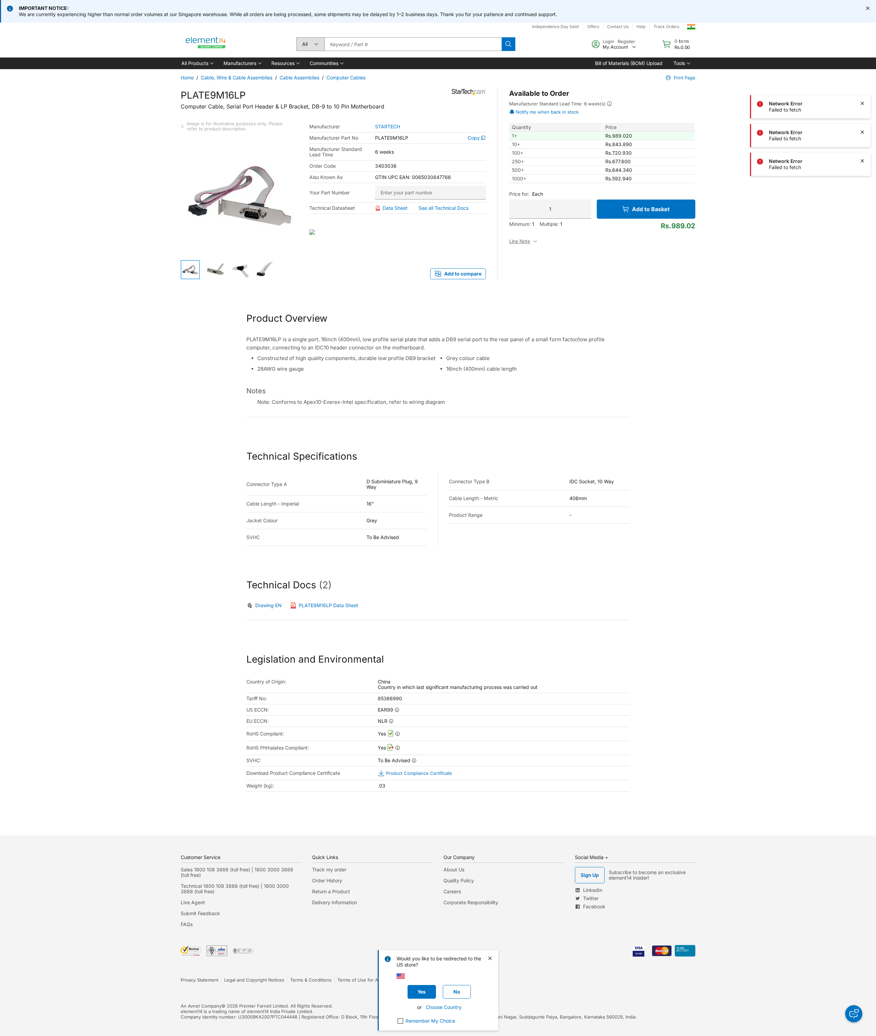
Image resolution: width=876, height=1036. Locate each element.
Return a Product (331, 891)
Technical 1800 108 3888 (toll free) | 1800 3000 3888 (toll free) (235, 888)
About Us (453, 869)
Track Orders (666, 26)
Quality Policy (458, 880)
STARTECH (387, 126)
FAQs (187, 924)
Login (608, 41)
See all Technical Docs (443, 208)
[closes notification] (868, 8)
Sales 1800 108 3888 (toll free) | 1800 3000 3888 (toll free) (237, 872)
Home (187, 77)
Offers (593, 26)
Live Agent (193, 902)
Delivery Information (334, 902)
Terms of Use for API (359, 980)
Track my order (329, 869)
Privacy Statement (199, 980)
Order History (327, 880)
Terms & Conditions (311, 980)
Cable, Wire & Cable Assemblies (236, 77)
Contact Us (618, 26)
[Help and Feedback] (853, 1013)
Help (640, 26)
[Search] (508, 44)
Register (626, 41)
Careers (452, 891)
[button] (197, 63)
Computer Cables (345, 77)
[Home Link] (206, 44)
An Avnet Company (201, 1006)
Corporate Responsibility (470, 902)
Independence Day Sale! (555, 26)
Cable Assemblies (299, 77)
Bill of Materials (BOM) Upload (628, 63)
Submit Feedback (200, 913)
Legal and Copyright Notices (254, 980)
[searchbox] (413, 44)
